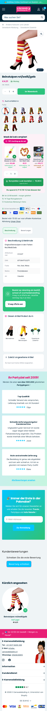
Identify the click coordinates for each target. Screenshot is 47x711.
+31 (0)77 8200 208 (14, 645)
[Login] (38, 9)
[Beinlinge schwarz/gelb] (5, 127)
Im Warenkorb (31, 91)
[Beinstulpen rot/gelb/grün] (22, 119)
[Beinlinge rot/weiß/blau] (39, 119)
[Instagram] (3, 660)
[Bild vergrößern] (41, 33)
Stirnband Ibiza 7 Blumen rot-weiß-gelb (10, 160)
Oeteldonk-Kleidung (10, 27)
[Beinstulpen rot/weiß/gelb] (5, 111)
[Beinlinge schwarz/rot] (14, 127)
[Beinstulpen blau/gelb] (14, 111)
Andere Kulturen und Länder (17, 25)
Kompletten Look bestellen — (25, 182)
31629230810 (17, 655)
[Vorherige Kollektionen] (7, 321)
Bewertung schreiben (19, 564)
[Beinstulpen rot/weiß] (31, 119)
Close (23, 666)
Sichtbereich (3, 9)
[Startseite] (3, 25)
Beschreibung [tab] (10, 230)
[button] (13, 91)
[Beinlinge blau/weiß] (22, 111)
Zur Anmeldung (23, 528)
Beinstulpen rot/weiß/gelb (15, 617)
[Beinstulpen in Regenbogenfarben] (5, 119)
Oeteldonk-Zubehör (28, 27)
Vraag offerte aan (15, 304)
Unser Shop (16, 221)
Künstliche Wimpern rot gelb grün (39, 160)
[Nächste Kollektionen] (7, 346)
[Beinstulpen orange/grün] (31, 111)
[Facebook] (9, 660)
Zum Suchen (42, 17)
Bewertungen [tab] (26, 230)
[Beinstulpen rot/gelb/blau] (14, 119)
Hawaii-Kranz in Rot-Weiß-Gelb (24, 160)
